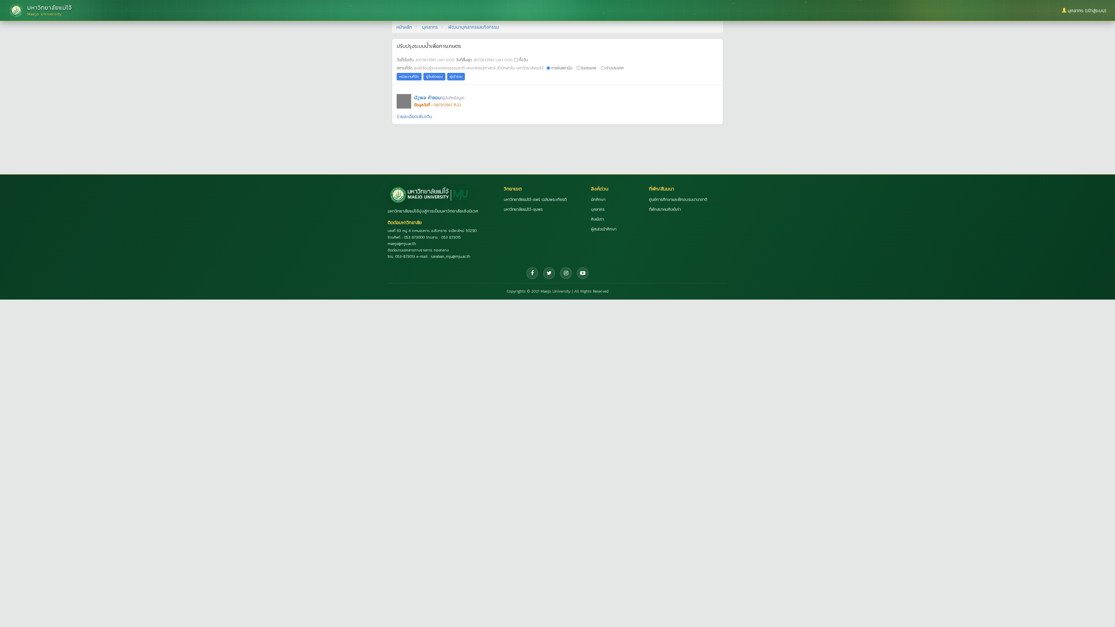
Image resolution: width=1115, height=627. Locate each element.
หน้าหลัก (404, 27)
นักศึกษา (598, 200)
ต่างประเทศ (614, 68)
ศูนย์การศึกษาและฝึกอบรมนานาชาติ (678, 200)
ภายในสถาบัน (561, 68)
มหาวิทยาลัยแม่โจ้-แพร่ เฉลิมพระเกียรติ (535, 200)
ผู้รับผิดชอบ (434, 76)
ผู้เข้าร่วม (456, 76)
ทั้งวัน (523, 60)
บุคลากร (430, 27)
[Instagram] (566, 273)
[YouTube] (583, 273)
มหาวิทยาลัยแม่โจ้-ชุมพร (523, 209)
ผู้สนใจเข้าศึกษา (603, 229)
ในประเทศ (588, 68)
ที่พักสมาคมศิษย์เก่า (665, 209)
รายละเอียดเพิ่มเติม (414, 116)
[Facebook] (532, 273)
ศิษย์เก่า (597, 219)
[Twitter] (549, 273)
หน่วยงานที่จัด (409, 76)
